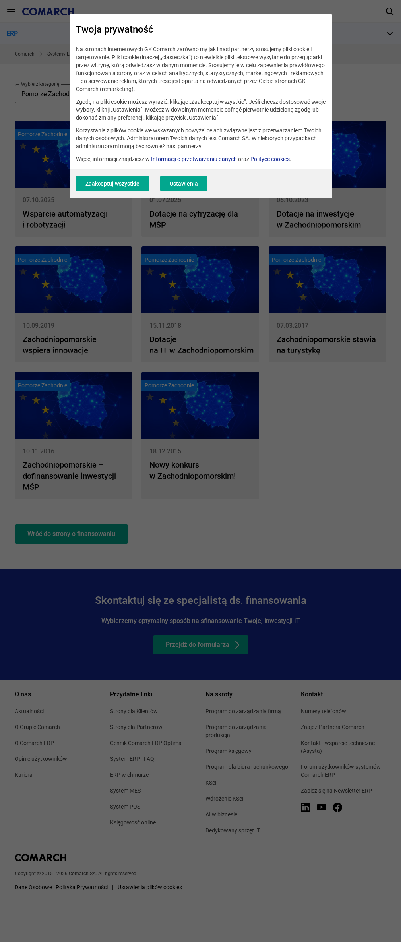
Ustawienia (184, 183)
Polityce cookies (270, 159)
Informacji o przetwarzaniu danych (194, 159)
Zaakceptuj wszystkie (112, 183)
